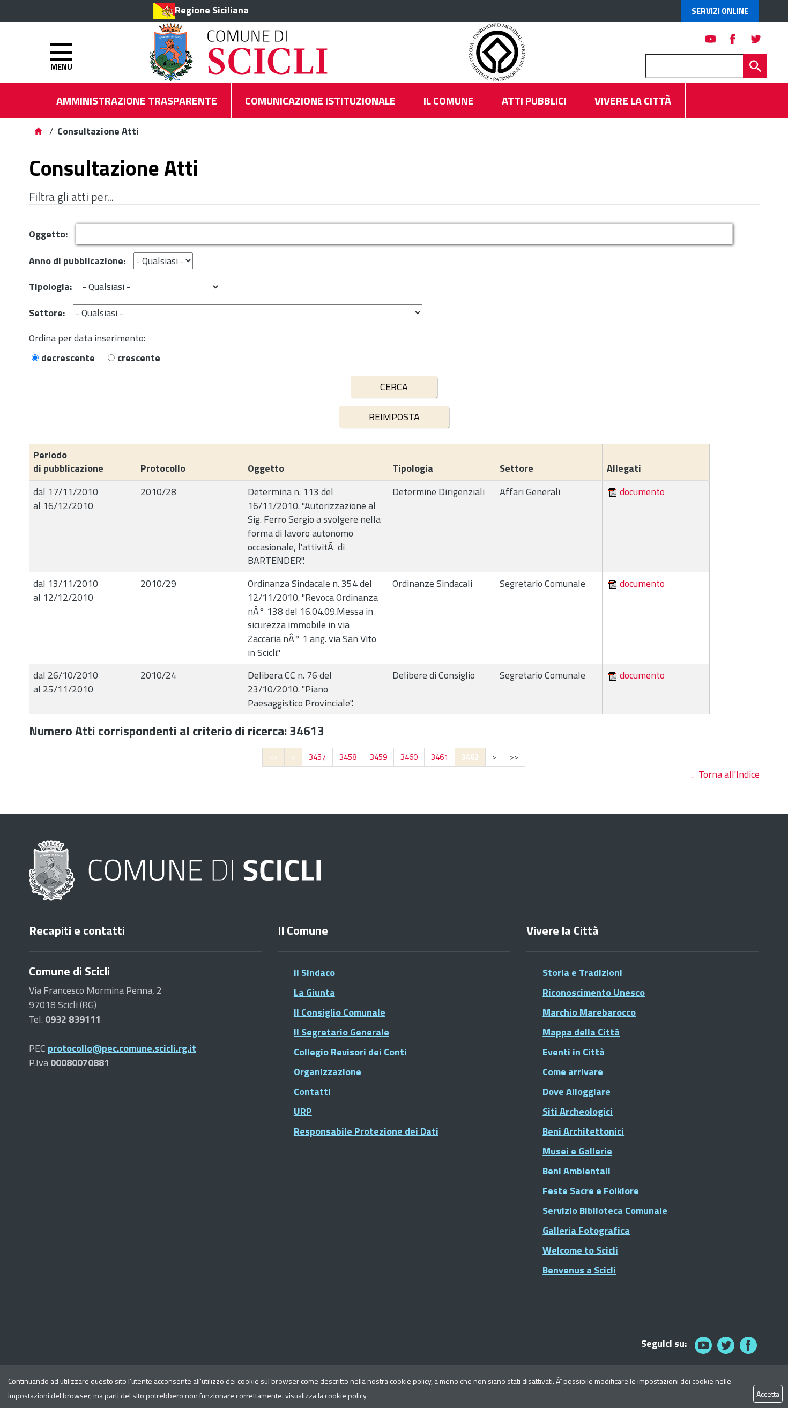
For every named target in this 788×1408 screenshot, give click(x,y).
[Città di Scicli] (176, 871)
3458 (347, 757)
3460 (409, 757)
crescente (138, 358)
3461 (439, 757)
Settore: (47, 313)
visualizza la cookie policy (326, 1395)
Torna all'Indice (729, 774)
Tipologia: (50, 286)
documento (642, 492)
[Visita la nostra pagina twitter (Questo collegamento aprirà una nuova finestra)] (755, 39)
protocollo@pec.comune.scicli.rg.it (122, 1048)
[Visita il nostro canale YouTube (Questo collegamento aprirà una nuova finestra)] (725, 1345)
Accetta (768, 1393)
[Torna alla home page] (38, 131)
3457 (317, 757)
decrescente (68, 358)
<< (273, 757)
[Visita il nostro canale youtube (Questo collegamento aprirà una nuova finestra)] (710, 39)
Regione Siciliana (212, 10)
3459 (378, 757)
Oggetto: (48, 234)
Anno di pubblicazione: (77, 261)
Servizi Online (720, 11)
